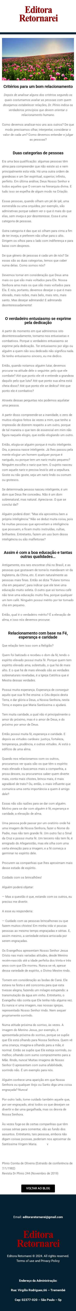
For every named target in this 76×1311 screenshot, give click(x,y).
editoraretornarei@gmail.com (43, 1217)
